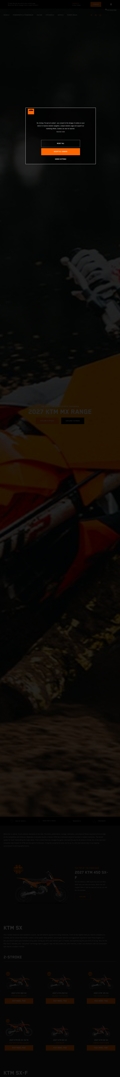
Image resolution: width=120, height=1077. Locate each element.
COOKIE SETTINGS (60, 159)
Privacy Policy (59, 131)
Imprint (63, 131)
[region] (60, 136)
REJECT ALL (60, 143)
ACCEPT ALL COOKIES (60, 151)
